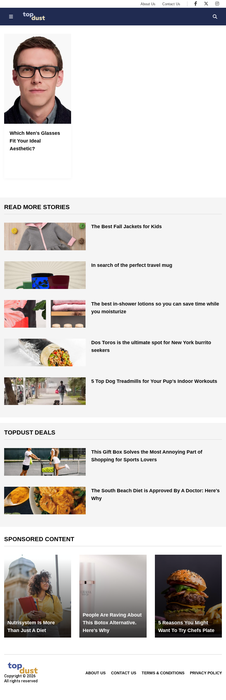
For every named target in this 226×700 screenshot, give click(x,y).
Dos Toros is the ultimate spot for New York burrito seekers (151, 346)
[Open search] (215, 16)
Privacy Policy (206, 673)
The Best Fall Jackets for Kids (126, 226)
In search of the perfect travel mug (131, 265)
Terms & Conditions (163, 673)
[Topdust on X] (206, 3)
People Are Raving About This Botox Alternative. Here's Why (112, 622)
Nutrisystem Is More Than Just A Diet (31, 626)
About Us (148, 4)
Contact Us (171, 4)
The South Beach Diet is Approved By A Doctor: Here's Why (155, 494)
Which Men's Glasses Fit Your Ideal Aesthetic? (35, 140)
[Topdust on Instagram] (217, 3)
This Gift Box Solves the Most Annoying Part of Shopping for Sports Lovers (146, 455)
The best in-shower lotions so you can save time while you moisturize (155, 307)
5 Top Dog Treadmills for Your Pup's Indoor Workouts (154, 381)
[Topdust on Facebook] (195, 3)
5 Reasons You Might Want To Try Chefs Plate (186, 626)
